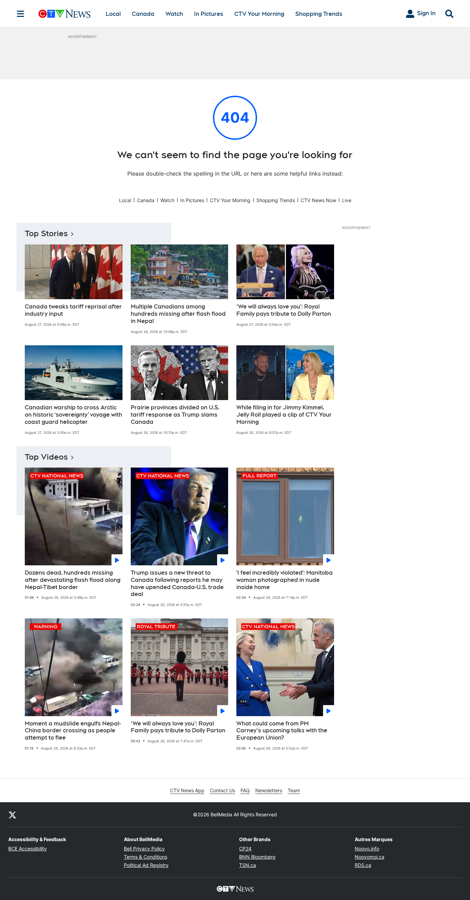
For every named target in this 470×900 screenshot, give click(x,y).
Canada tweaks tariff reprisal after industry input (73, 310)
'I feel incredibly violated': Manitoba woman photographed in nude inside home (284, 579)
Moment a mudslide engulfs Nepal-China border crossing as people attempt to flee (73, 730)
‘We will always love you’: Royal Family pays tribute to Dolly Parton (283, 310)
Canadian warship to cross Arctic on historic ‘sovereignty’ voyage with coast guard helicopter (73, 414)
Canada (143, 14)
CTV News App (187, 790)
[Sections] (21, 14)
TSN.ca (247, 865)
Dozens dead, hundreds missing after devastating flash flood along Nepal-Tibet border (72, 579)
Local (113, 14)
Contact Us (222, 790)
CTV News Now (318, 200)
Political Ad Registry (146, 865)
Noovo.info (367, 848)
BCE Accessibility (27, 848)
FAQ (245, 790)
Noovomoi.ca (369, 857)
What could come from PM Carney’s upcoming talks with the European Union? (281, 730)
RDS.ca (363, 865)
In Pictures (208, 14)
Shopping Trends (318, 14)
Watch (174, 14)
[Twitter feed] (12, 814)
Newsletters (268, 790)
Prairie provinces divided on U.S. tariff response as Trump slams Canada (175, 414)
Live (346, 200)
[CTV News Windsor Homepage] (64, 14)
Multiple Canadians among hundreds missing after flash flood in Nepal (178, 313)
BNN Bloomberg (257, 857)
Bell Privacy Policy (144, 848)
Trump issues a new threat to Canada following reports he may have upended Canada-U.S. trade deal (177, 583)
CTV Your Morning (259, 14)
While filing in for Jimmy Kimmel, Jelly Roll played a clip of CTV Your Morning (284, 414)
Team (294, 790)
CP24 (245, 848)
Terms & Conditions (145, 857)
